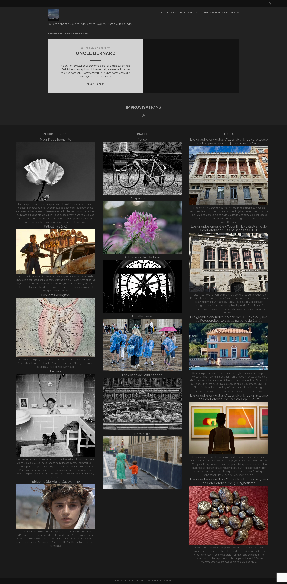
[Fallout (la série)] (55, 272)
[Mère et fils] (142, 488)
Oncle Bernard (96, 53)
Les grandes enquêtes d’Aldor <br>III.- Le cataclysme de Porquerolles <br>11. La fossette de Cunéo (229, 318)
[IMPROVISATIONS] (53, 19)
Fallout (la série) (55, 226)
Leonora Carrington (55, 295)
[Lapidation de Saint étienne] (142, 429)
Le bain (55, 371)
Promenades (231, 13)
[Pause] (142, 194)
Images (216, 13)
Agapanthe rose (142, 198)
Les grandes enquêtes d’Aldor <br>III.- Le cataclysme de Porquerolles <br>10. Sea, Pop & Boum (229, 397)
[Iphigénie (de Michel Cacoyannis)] (55, 527)
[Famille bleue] (142, 370)
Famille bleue (142, 316)
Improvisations (143, 107)
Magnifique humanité (55, 139)
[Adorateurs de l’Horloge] (142, 311)
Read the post (96, 84)
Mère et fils (142, 434)
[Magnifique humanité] (55, 200)
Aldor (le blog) (187, 13)
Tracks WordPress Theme (131, 581)
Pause (142, 139)
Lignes (204, 13)
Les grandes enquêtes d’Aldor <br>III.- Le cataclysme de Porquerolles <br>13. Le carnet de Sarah (229, 141)
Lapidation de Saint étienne (142, 375)
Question (105, 48)
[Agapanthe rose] (142, 252)
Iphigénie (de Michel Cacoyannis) (55, 481)
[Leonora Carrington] (55, 356)
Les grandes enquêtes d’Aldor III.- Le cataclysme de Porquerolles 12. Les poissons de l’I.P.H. (229, 228)
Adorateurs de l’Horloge (142, 257)
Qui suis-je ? (166, 13)
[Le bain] (55, 455)
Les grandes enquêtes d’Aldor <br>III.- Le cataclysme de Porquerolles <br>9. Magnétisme (229, 481)
